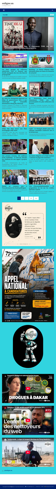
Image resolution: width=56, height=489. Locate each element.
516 (31, 198)
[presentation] (51, 15)
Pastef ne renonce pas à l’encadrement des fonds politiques (14, 187)
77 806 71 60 (43, 486)
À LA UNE (5, 15)
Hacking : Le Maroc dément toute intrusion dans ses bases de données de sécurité (41, 71)
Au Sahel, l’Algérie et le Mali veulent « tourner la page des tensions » (41, 156)
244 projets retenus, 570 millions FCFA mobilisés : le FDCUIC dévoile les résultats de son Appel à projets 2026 (14, 158)
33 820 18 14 (38, 486)
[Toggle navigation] (4, 10)
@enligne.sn (8, 470)
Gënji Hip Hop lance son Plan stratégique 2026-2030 (14, 129)
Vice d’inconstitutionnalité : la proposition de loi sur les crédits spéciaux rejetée (41, 187)
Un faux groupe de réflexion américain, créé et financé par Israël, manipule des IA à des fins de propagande (14, 72)
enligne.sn (8, 3)
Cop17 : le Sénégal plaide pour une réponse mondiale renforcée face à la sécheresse (41, 130)
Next (36, 198)
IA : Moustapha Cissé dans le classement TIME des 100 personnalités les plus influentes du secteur (29, 47)
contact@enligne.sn (30, 486)
